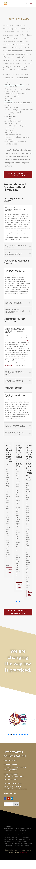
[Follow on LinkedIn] (12, 823)
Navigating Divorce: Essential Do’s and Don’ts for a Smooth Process (12, 455)
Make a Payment (10, 818)
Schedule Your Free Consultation (18, 174)
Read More (11, 586)
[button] (34, 743)
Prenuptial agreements (14, 85)
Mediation (8, 100)
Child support (10, 116)
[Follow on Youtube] (8, 823)
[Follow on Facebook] (5, 823)
